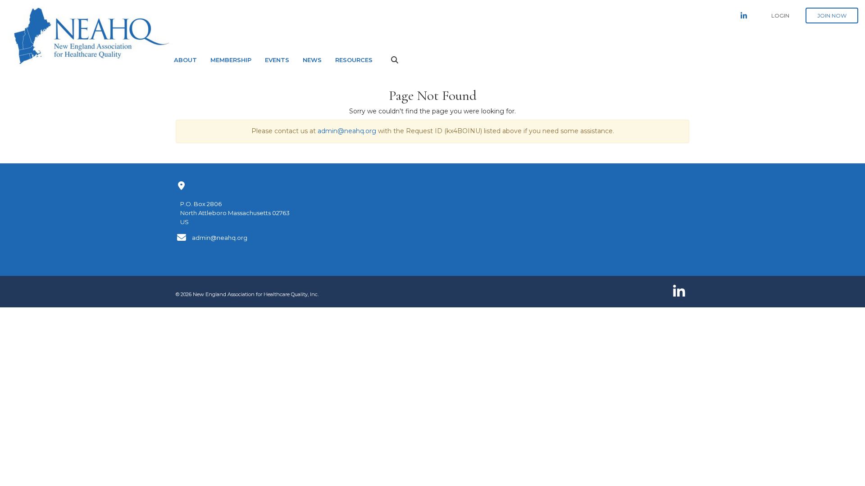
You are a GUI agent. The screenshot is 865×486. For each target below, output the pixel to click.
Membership (230, 59)
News (312, 59)
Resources (354, 59)
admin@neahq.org (347, 131)
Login (780, 15)
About (185, 59)
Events (277, 59)
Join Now (832, 15)
